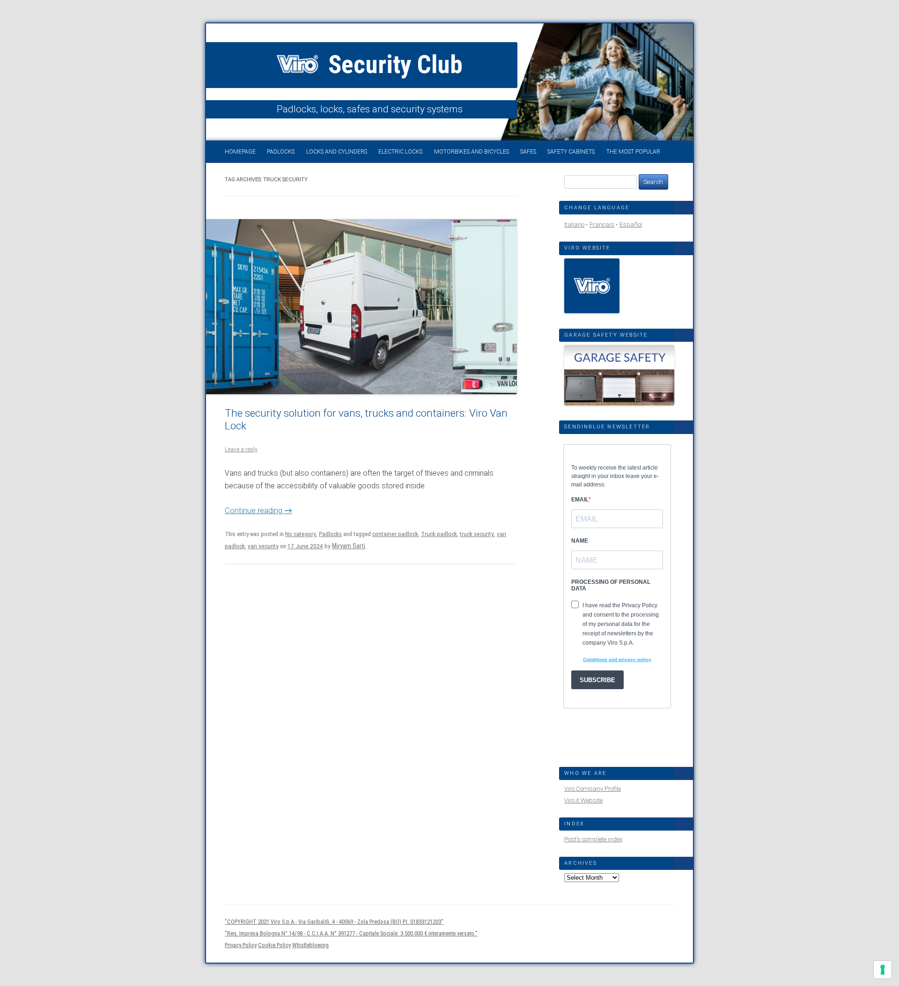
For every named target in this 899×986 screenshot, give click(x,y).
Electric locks (400, 151)
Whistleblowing (310, 945)
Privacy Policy (241, 945)
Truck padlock (439, 533)
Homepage (240, 151)
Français (602, 224)
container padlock (395, 533)
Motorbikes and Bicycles (471, 151)
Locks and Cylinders (336, 151)
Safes (528, 151)
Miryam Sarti (348, 546)
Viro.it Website (583, 800)
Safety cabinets (571, 151)
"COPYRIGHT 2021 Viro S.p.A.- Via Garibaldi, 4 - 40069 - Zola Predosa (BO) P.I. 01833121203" (334, 921)
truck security (477, 533)
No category (300, 533)
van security (263, 546)
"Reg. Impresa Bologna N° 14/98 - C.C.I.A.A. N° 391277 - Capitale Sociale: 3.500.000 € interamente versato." (351, 933)
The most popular (633, 151)
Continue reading (258, 510)
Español (630, 224)
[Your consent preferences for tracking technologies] (883, 970)
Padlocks (281, 151)
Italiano (574, 224)
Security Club (393, 64)
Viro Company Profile (592, 788)
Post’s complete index (593, 839)
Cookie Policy (274, 945)
